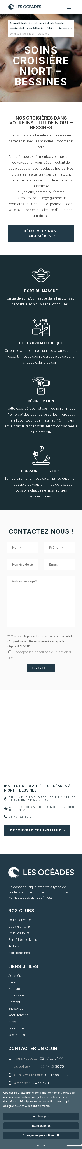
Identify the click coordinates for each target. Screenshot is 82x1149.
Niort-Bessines (19, 953)
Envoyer (38, 668)
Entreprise (15, 1009)
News (12, 1022)
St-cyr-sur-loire (19, 926)
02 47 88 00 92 (56, 1075)
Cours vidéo (17, 995)
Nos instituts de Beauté (49, 23)
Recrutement (18, 1015)
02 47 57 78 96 (42, 1083)
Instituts (26, 23)
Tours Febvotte (19, 920)
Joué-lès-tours (19, 933)
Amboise (14, 946)
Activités (14, 976)
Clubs (12, 982)
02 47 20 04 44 (51, 1058)
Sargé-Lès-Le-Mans (22, 940)
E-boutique (16, 1028)
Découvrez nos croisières (40, 233)
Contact (14, 1002)
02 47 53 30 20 (52, 1067)
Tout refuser (40, 1125)
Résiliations (16, 1035)
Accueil (14, 23)
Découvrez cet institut (35, 830)
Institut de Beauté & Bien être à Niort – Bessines (39, 28)
